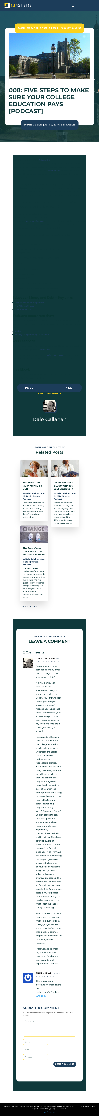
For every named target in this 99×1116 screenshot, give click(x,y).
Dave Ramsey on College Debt (29, 302)
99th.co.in (41, 996)
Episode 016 (45, 160)
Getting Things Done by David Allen (32, 334)
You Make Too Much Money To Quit (32, 485)
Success (76, 28)
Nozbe (18, 331)
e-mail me (45, 349)
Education (33, 28)
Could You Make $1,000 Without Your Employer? (63, 485)
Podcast (66, 28)
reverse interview (35, 221)
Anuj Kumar (43, 973)
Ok (44, 1112)
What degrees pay (24, 309)
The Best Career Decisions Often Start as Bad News (34, 551)
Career (22, 28)
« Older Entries (28, 607)
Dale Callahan (35, 124)
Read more (51, 1112)
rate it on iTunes (55, 355)
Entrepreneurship (50, 28)
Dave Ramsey (53, 170)
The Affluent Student (25, 306)
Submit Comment (64, 1064)
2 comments (68, 124)
